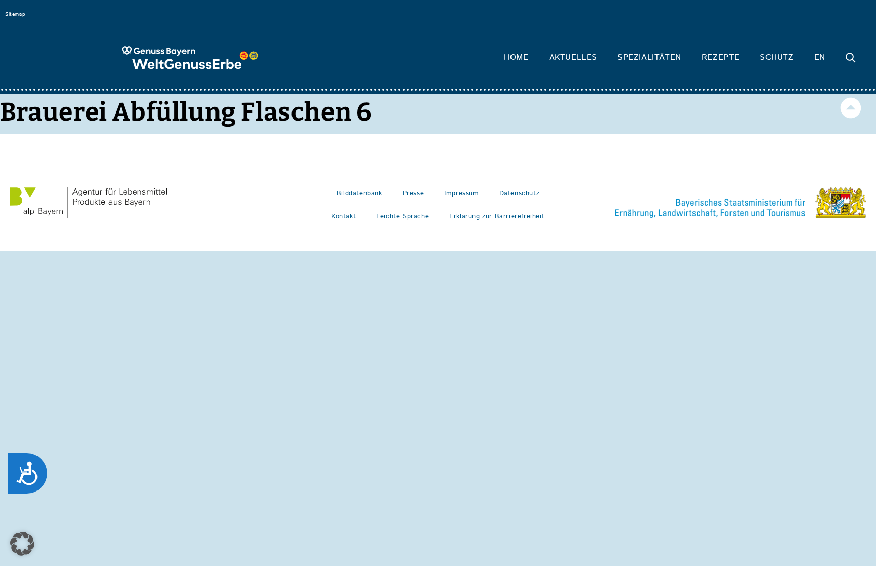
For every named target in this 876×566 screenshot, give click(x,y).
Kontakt (343, 216)
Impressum (461, 193)
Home (516, 57)
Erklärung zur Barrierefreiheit (496, 216)
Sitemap (15, 14)
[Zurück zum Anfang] (850, 108)
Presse (413, 193)
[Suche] (850, 57)
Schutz (777, 57)
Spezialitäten (649, 57)
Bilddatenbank (359, 193)
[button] (22, 543)
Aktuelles (573, 57)
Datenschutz (519, 193)
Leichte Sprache (402, 216)
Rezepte (721, 57)
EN (819, 57)
